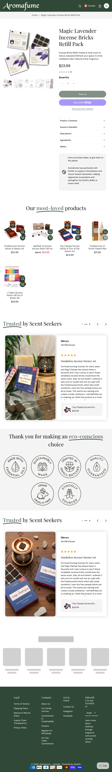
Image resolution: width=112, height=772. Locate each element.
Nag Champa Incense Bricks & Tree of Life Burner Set (70, 248)
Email (89, 713)
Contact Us (68, 706)
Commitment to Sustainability (47, 718)
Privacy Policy (20, 727)
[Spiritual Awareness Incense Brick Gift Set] (42, 230)
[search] (80, 6)
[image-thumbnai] (7, 83)
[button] (82, 94)
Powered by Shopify (71, 764)
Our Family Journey (46, 709)
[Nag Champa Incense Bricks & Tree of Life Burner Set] (70, 230)
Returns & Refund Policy (22, 714)
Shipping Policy (21, 708)
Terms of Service (21, 703)
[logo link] (15, 466)
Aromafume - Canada (50, 764)
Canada (91, 6)
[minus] (62, 84)
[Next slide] (106, 324)
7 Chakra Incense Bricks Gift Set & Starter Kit (15, 295)
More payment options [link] (82, 109)
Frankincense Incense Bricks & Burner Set (14, 247)
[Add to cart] (22, 237)
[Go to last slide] (97, 324)
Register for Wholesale (46, 732)
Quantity (64, 77)
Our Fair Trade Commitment (47, 741)
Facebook (67, 715)
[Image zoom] (28, 52)
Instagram (68, 711)
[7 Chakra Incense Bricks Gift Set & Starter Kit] (14, 276)
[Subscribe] (94, 713)
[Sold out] (105, 237)
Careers (45, 726)
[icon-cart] (100, 6)
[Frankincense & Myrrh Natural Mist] (97, 230)
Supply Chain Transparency (20, 721)
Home (34, 15)
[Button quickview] (22, 232)
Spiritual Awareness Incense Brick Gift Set (42, 247)
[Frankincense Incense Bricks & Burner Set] (14, 230)
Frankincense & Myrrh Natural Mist (97, 247)
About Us (45, 703)
